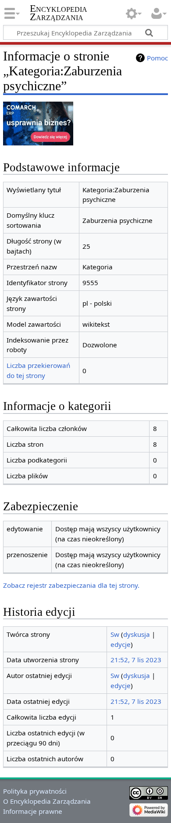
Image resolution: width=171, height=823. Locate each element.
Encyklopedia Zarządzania (58, 13)
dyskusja (136, 634)
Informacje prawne (32, 811)
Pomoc (157, 57)
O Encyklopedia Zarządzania (47, 801)
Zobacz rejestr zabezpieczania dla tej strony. (71, 585)
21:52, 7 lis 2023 (135, 659)
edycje (120, 644)
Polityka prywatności (35, 791)
